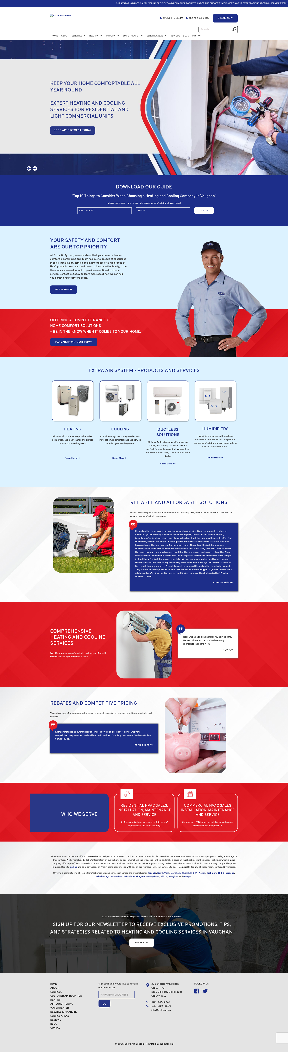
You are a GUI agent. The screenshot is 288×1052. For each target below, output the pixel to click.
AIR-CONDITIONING (61, 1004)
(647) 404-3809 (199, 18)
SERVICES (56, 992)
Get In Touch (63, 289)
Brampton (116, 876)
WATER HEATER (59, 1008)
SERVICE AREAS (59, 1016)
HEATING (55, 1000)
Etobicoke (228, 873)
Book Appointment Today (73, 130)
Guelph (187, 876)
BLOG (186, 36)
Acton (202, 873)
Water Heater (131, 36)
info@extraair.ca (161, 1010)
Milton (163, 876)
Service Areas (155, 36)
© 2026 (119, 1044)
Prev (29, 169)
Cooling (111, 36)
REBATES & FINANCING (64, 1012)
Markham (175, 873)
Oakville (127, 876)
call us (73, 867)
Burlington (139, 876)
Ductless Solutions (167, 432)
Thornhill (187, 873)
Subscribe (141, 942)
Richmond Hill (214, 873)
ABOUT (54, 988)
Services (77, 36)
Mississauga (103, 876)
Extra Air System (134, 1044)
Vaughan (173, 876)
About (65, 36)
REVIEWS (55, 1020)
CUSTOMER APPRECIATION (66, 996)
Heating (94, 36)
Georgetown (152, 876)
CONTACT (197, 36)
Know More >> (72, 458)
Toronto (152, 873)
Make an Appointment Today (73, 342)
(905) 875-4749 (173, 18)
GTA (195, 873)
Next (35, 169)
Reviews (175, 36)
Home (55, 36)
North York (163, 873)
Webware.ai (167, 1044)
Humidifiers (215, 429)
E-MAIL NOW (225, 18)
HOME (53, 984)
